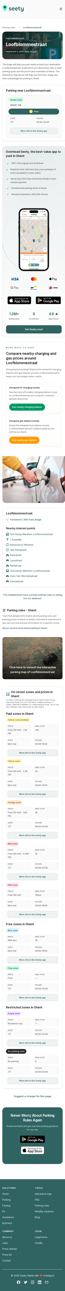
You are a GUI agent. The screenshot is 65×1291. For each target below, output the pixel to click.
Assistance (8, 1217)
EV (3, 1211)
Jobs (5, 1243)
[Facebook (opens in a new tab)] (18, 1282)
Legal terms (41, 1237)
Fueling (6, 1205)
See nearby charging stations (27, 407)
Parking (6, 1199)
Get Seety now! (34, 329)
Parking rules (8, 27)
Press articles (9, 1248)
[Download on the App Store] (19, 300)
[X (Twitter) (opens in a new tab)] (25, 1282)
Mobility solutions (44, 1211)
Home (5, 1193)
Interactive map (43, 1193)
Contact (6, 1260)
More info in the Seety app (33, 131)
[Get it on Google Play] (48, 300)
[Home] (13, 9)
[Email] (46, 1282)
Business (7, 1223)
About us (7, 1237)
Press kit (7, 1254)
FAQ (37, 1199)
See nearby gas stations (24, 440)
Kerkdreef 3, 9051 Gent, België (21, 51)
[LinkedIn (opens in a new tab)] (39, 1282)
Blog (37, 1217)
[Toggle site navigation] (61, 9)
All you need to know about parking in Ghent (24, 628)
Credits (39, 1243)
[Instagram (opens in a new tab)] (32, 1282)
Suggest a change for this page (32, 1096)
